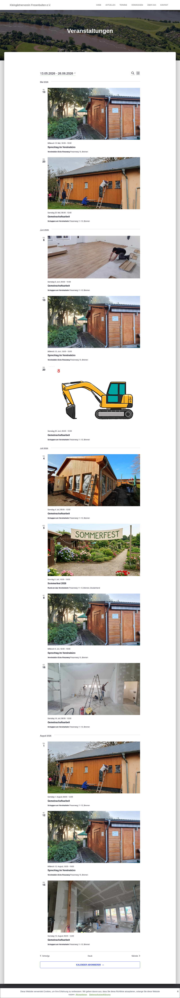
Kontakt (164, 5)
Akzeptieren (81, 994)
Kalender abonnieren (88, 964)
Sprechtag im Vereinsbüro (62, 147)
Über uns (151, 5)
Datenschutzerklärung (100, 994)
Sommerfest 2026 (57, 583)
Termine (123, 5)
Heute (90, 956)
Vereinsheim (137, 5)
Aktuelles (110, 5)
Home (98, 5)
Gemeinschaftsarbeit (59, 216)
